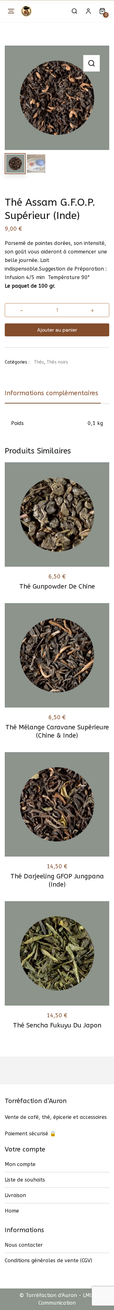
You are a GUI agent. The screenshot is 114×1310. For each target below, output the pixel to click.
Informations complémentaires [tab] (51, 393)
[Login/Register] (88, 11)
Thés (39, 362)
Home (12, 1211)
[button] (91, 63)
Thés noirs (57, 362)
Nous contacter (24, 1245)
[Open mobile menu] (11, 11)
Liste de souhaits (25, 1180)
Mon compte (20, 1164)
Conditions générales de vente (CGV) (48, 1260)
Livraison (15, 1195)
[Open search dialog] (74, 11)
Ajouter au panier (57, 330)
